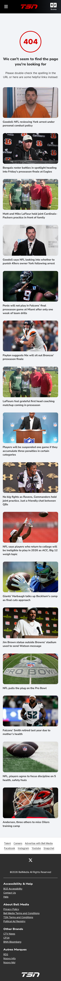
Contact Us (9, 892)
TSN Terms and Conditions (18, 917)
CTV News (9, 933)
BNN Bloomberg (12, 941)
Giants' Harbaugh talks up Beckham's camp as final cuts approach (30, 598)
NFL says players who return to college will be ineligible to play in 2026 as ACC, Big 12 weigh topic (30, 550)
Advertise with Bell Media (39, 843)
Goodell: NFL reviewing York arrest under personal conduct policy (29, 123)
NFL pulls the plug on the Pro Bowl (25, 688)
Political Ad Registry (14, 921)
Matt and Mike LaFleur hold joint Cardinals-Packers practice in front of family (30, 215)
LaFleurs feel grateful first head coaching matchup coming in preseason (29, 403)
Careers (18, 843)
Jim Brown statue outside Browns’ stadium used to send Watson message (29, 644)
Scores (53, 9)
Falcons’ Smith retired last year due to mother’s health (26, 732)
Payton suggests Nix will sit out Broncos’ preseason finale (28, 357)
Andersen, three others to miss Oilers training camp (26, 824)
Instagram (23, 848)
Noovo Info (9, 958)
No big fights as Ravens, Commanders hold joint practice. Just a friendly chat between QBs (30, 500)
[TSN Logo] (29, 6)
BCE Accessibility (12, 888)
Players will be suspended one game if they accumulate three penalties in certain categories (30, 451)
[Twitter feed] (30, 860)
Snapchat (49, 848)
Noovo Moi (9, 962)
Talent (7, 843)
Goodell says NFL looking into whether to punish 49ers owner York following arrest (29, 261)
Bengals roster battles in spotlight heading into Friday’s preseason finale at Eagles (30, 169)
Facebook (9, 848)
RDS (5, 954)
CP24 (6, 937)
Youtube (36, 848)
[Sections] (6, 6)
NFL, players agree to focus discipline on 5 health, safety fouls (29, 778)
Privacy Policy (11, 909)
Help (5, 896)
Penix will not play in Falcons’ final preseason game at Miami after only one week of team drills (28, 309)
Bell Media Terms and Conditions (21, 913)
